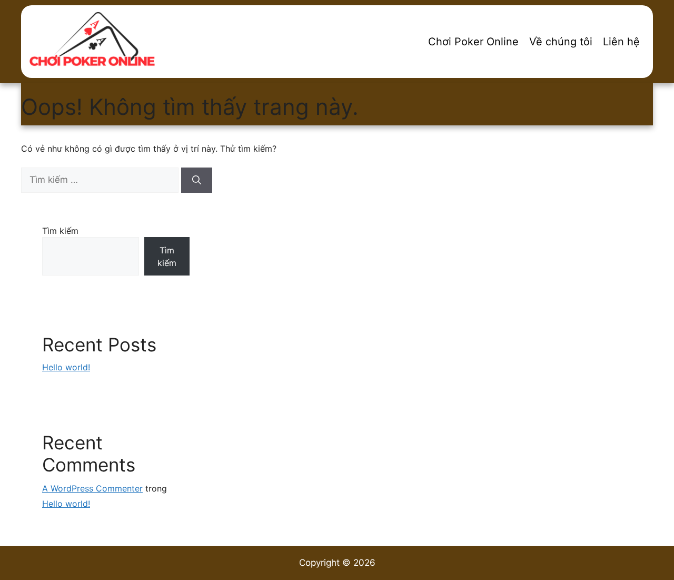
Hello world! (66, 367)
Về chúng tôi (560, 41)
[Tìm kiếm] (196, 180)
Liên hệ (621, 41)
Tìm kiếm (60, 230)
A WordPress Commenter (92, 488)
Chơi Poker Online (473, 41)
